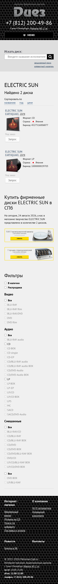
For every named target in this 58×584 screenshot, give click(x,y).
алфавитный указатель (44, 66)
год (21, 102)
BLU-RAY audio (15, 339)
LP (8, 379)
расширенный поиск (42, 63)
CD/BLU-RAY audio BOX (20, 366)
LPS (9, 401)
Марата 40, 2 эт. (39, 28)
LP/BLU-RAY (14, 482)
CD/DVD (11, 444)
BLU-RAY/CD (14, 431)
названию (10, 102)
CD (8, 344)
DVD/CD (11, 458)
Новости (9, 541)
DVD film (12, 322)
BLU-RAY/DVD (15, 313)
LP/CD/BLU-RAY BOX (18, 462)
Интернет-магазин (11, 503)
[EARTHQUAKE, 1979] (14, 124)
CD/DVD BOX (14, 449)
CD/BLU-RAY (14, 436)
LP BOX (11, 383)
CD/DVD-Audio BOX (18, 374)
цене (30, 102)
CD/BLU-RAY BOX (16, 440)
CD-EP (10, 357)
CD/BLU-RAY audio (17, 361)
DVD (9, 318)
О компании (40, 501)
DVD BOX (12, 478)
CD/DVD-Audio (15, 370)
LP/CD (10, 392)
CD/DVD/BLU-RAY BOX (19, 453)
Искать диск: (13, 51)
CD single (12, 352)
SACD (10, 410)
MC (9, 405)
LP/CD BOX (13, 396)
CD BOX (11, 348)
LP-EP (10, 388)
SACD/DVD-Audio (16, 414)
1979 (15, 114)
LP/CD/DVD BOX (16, 466)
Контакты (38, 541)
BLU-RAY (12, 304)
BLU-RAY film (14, 309)
